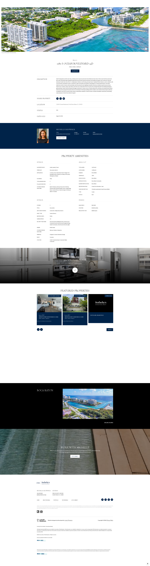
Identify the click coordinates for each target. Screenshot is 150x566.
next (9, 48)
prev (5, 48)
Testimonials (65, 500)
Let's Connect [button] (75, 456)
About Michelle (46, 500)
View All (110, 329)
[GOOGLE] (112, 499)
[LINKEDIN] (109, 499)
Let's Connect (75, 500)
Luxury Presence (68, 520)
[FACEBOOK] (102, 499)
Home (38, 500)
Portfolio (55, 500)
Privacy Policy (110, 520)
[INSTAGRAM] (105, 499)
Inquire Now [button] (75, 70)
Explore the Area (108, 422)
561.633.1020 (86, 134)
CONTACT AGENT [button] (61, 137)
